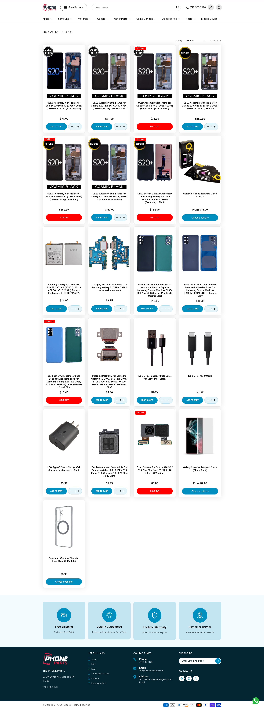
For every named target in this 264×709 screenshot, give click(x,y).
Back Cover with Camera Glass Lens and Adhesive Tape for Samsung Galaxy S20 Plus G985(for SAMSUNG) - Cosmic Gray (200, 290)
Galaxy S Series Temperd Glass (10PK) (200, 195)
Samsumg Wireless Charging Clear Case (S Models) (64, 559)
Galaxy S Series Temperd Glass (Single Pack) (200, 469)
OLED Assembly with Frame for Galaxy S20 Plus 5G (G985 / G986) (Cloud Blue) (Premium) (109, 196)
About (94, 660)
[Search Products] (178, 7)
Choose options (200, 217)
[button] (47, 19)
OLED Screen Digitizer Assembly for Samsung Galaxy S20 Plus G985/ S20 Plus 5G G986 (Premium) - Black (155, 198)
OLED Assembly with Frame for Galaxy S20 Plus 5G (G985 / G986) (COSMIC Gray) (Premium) (64, 196)
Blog (93, 664)
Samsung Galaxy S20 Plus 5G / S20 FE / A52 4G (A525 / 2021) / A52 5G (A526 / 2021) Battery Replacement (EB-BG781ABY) (64, 288)
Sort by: (179, 40)
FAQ (93, 669)
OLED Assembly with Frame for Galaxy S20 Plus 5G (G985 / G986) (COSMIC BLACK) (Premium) (200, 106)
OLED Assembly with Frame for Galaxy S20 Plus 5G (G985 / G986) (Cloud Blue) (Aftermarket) (154, 106)
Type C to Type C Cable (200, 376)
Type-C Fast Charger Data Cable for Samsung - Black (155, 377)
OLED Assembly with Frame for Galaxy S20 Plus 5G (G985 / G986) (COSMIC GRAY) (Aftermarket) (109, 106)
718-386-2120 (145, 662)
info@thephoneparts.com (151, 671)
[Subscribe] (218, 661)
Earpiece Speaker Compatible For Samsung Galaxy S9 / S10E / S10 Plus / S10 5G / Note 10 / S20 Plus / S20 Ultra (109, 471)
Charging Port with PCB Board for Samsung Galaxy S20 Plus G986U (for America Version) (109, 287)
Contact (95, 678)
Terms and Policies (100, 674)
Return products (99, 683)
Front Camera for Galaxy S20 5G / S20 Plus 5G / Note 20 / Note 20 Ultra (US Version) (155, 470)
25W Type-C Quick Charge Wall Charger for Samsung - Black (63, 469)
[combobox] (136, 7)
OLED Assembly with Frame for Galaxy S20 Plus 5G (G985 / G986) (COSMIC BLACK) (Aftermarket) (64, 106)
